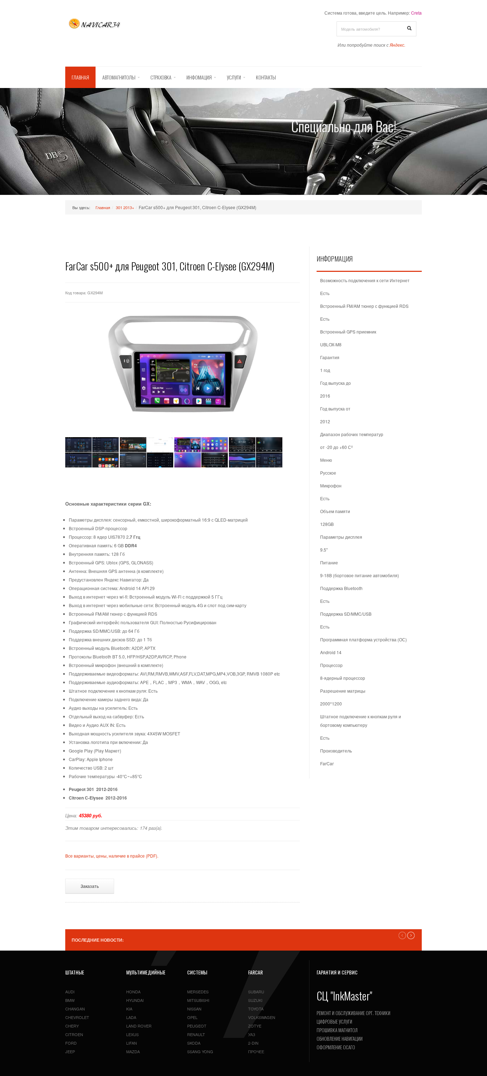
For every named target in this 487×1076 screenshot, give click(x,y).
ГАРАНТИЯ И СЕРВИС (337, 972)
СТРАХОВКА (160, 77)
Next (411, 935)
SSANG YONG (200, 1051)
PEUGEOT (196, 1026)
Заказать (90, 886)
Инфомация (199, 77)
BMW (70, 1000)
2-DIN (253, 1043)
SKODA (193, 1043)
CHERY (72, 1026)
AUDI (70, 991)
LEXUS (132, 1034)
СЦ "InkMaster (343, 996)
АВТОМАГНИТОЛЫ (118, 77)
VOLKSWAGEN (261, 1017)
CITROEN (74, 1034)
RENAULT (196, 1034)
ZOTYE (254, 1026)
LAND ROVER (139, 1026)
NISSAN (194, 1009)
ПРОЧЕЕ (256, 1051)
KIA (129, 1009)
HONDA (133, 991)
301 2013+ (125, 207)
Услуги (234, 77)
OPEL (192, 1017)
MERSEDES (198, 991)
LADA (131, 1017)
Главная (80, 77)
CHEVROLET (77, 1017)
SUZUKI (255, 1000)
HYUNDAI (135, 1000)
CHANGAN (75, 1009)
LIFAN (131, 1043)
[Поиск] (409, 28)
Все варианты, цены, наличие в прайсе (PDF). (111, 856)
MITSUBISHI (198, 1000)
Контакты (266, 77)
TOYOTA (255, 1009)
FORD (71, 1043)
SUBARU (256, 991)
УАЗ (251, 1034)
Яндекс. (397, 45)
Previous (402, 935)
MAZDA (133, 1051)
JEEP (70, 1051)
